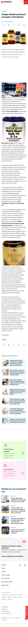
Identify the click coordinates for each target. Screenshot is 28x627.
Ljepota (4, 571)
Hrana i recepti (6, 575)
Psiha (3, 568)
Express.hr (10, 599)
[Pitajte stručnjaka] (27, 612)
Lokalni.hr (4, 597)
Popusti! (20, 597)
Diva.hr (20, 595)
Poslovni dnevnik (13, 595)
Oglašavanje (5, 606)
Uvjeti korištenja (6, 611)
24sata (15, 597)
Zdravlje (4, 564)
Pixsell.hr (4, 599)
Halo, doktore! (6, 578)
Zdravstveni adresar (7, 581)
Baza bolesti (5, 585)
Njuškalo (10, 597)
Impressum (4, 609)
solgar (4, 339)
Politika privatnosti (6, 613)
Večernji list (4, 595)
